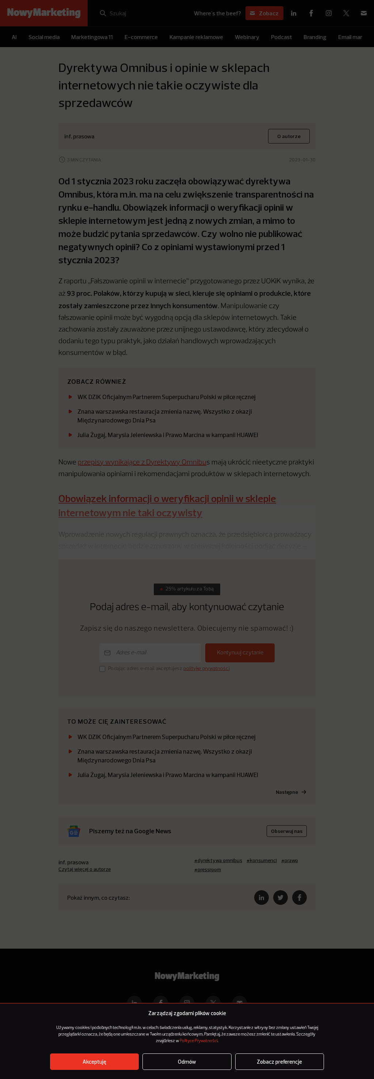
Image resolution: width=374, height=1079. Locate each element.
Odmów (187, 1061)
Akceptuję (94, 1061)
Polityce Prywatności (198, 1041)
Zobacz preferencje (279, 1061)
